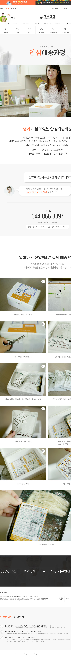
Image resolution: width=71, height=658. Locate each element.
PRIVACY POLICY (20, 654)
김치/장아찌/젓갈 (53, 32)
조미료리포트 (57, 24)
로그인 (53, 8)
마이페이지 (66, 8)
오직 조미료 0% (16, 24)
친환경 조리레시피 (26, 24)
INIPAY (38, 654)
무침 (18, 32)
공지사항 (7, 8)
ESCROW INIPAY (30, 654)
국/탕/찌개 (41, 32)
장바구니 (61, 8)
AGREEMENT (2, 654)
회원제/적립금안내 (13, 8)
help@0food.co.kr (44, 598)
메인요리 (29, 32)
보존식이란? (37, 24)
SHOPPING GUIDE (10, 654)
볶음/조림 (6, 32)
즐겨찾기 (2, 8)
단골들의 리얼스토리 (47, 24)
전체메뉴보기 (6, 24)
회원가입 (57, 8)
